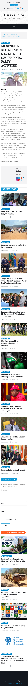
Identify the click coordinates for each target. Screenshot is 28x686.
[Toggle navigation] (14, 26)
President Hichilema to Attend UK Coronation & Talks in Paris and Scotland (13, 314)
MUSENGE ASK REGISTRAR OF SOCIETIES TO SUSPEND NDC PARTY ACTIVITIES (11, 36)
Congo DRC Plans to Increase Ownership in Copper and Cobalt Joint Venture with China (14, 281)
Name (3, 504)
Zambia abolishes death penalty (13, 470)
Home (4, 33)
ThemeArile (18, 683)
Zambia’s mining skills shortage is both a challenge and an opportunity (13, 594)
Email (3, 511)
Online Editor (4, 69)
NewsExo (10, 683)
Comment (4, 490)
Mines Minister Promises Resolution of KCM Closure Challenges (11, 408)
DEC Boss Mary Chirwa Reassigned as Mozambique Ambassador (11, 343)
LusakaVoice (14, 15)
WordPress (23, 681)
